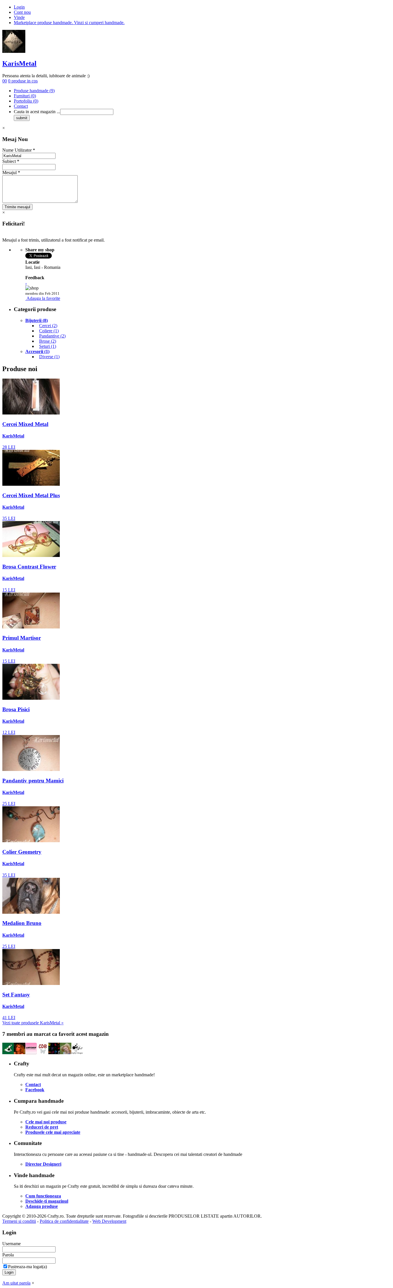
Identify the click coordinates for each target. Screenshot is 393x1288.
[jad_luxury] (19, 1052)
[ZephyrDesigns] (77, 1052)
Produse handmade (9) (34, 90)
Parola (8, 1254)
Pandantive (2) (52, 335)
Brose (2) (47, 341)
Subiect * (10, 161)
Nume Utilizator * (18, 150)
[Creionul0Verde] (8, 1052)
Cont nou (22, 12)
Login (19, 7)
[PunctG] (65, 1052)
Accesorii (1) (37, 351)
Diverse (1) (49, 356)
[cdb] (42, 1052)
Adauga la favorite (43, 298)
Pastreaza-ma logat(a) (27, 1266)
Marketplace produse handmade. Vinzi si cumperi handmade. (69, 22)
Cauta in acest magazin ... (37, 111)
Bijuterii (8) (36, 320)
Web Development (109, 1221)
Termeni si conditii (19, 1221)
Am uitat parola (16, 1283)
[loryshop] (31, 1052)
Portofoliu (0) (26, 101)
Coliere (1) (49, 330)
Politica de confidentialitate (64, 1221)
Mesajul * (11, 172)
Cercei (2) (48, 325)
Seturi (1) (47, 346)
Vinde (19, 17)
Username (11, 1243)
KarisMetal (19, 63)
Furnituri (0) (25, 95)
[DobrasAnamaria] (54, 1052)
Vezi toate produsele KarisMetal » (33, 1022)
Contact (21, 106)
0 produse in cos (23, 80)
